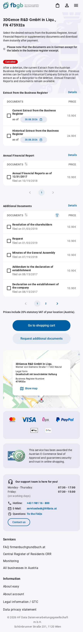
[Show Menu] (76, 5)
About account (13, 594)
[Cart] (57, 5)
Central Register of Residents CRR (27, 554)
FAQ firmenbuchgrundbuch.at (24, 547)
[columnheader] (33, 164)
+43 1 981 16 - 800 (38, 503)
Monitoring (11, 561)
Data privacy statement (19, 609)
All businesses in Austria (20, 568)
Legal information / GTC (20, 602)
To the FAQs (34, 513)
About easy (11, 586)
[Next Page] (57, 303)
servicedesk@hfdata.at (42, 508)
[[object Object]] (57, 215)
